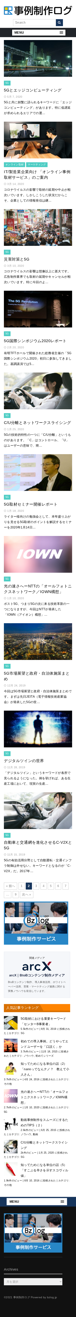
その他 (8, 1083)
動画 (35, 1134)
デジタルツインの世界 (24, 761)
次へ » (26, 894)
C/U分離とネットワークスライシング (37, 422)
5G (7, 82)
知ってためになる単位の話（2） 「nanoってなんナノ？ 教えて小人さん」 (45, 1069)
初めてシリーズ (44, 1055)
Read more (38, 62)
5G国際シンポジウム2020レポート (35, 341)
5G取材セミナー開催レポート (30, 504)
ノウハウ (29, 1055)
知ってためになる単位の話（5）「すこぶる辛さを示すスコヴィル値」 (44, 1170)
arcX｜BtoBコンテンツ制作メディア (37, 975)
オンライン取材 (14, 164)
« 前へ (10, 886)
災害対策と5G (16, 259)
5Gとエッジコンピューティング (33, 90)
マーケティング (37, 164)
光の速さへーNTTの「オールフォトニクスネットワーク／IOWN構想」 (44, 1097)
